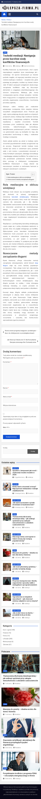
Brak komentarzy (29, 66)
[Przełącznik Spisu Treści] (32, 174)
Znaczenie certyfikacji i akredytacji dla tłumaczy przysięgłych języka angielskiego (19, 742)
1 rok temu (17, 527)
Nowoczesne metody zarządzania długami (20, 179)
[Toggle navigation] (9, 14)
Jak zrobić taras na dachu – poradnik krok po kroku (23, 614)
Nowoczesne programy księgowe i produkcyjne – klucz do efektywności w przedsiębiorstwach (21, 332)
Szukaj (5, 448)
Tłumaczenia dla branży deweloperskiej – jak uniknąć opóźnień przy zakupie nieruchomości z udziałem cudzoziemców (23, 521)
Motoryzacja (7, 641)
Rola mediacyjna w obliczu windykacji (19, 177)
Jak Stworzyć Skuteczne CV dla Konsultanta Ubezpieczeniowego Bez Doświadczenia (21, 341)
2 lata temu (8, 66)
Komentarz (7, 362)
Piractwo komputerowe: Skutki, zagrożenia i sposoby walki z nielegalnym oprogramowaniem (24, 583)
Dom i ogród (16, 500)
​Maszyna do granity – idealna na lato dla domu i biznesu (25, 554)
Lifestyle (15, 468)
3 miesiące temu (19, 493)
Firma (5, 52)
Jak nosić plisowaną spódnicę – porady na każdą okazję (24, 568)
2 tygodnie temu (19, 477)
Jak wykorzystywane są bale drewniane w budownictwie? (23, 504)
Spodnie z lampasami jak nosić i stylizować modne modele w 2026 (24, 473)
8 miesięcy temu (19, 507)
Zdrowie (15, 484)
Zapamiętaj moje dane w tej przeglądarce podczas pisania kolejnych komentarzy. (19, 418)
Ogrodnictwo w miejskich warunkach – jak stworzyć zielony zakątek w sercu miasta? (25, 599)
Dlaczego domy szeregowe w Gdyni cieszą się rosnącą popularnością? (23, 539)
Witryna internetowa (9, 405)
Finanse (5, 633)
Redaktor (31, 493)
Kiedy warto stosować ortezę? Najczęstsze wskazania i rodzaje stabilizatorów (25, 489)
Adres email (7, 397)
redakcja (17, 66)
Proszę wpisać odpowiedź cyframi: (14, 423)
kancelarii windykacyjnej (20, 197)
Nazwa (6, 388)
